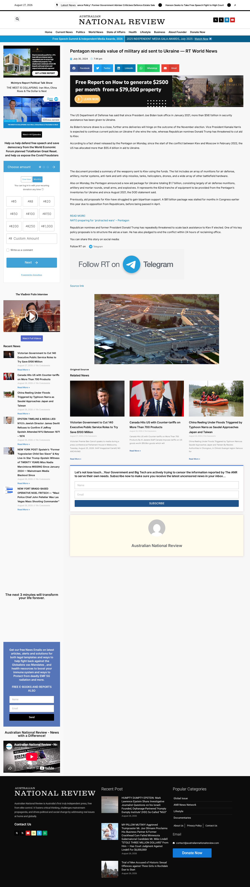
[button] (17, 19)
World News (95, 32)
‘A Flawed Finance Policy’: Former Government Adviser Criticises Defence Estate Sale (84, 5)
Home (48, 32)
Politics (80, 32)
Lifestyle (145, 32)
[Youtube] (28, 833)
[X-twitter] (215, 20)
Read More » (24, 369)
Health (133, 32)
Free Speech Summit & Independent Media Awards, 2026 (88, 38)
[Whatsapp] (45, 833)
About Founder (178, 32)
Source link (77, 285)
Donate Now (197, 32)
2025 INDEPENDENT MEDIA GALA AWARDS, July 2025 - (167, 38)
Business (159, 32)
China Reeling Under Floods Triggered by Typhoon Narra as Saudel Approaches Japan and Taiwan (215, 427)
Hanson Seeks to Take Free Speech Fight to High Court (170, 5)
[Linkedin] (226, 20)
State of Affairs (116, 32)
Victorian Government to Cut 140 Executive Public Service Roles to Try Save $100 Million (37, 357)
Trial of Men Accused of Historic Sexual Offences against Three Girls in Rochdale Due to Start (145, 866)
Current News (64, 32)
